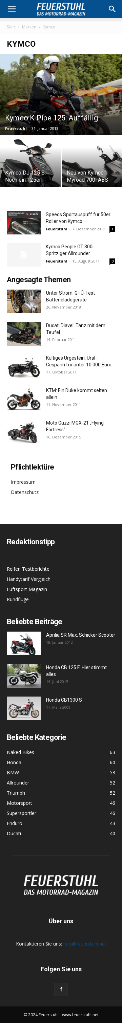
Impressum (23, 482)
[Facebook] (61, 989)
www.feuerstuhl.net (80, 1015)
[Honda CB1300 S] (24, 708)
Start (11, 27)
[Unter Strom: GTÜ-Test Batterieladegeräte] (24, 301)
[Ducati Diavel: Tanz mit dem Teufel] (24, 334)
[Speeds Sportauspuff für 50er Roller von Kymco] (24, 222)
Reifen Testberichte (28, 569)
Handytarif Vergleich (28, 579)
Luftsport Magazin (27, 589)
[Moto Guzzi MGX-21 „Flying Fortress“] (24, 431)
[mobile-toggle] (11, 9)
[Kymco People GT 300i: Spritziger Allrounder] (24, 255)
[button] (112, 9)
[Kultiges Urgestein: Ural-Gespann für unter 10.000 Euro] (24, 366)
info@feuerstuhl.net (84, 943)
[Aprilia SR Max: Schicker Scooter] (24, 643)
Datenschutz (25, 492)
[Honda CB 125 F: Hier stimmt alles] (24, 676)
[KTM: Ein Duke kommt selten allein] (24, 399)
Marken (29, 27)
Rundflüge (18, 599)
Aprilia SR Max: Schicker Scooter (80, 635)
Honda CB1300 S (64, 700)
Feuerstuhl (16, 128)
